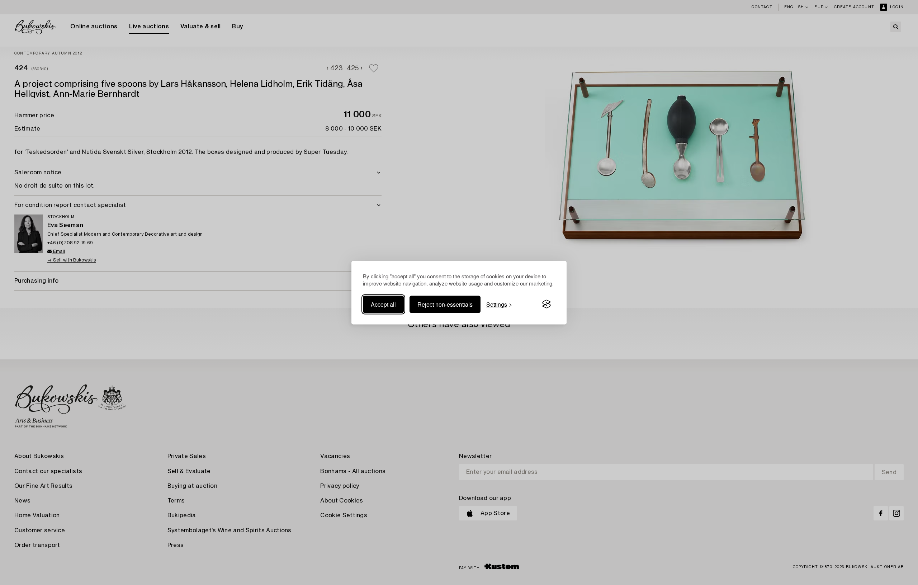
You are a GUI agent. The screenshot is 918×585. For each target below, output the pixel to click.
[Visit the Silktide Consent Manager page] (546, 304)
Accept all (383, 304)
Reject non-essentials (445, 304)
